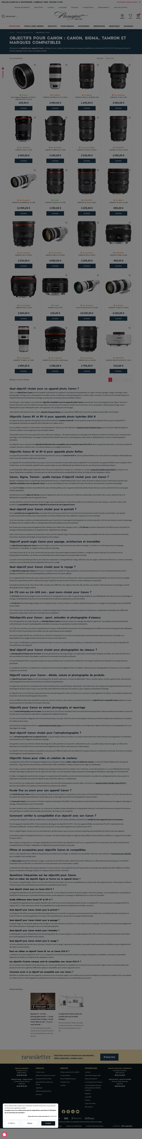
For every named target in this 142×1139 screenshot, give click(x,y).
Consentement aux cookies (4, 1134)
